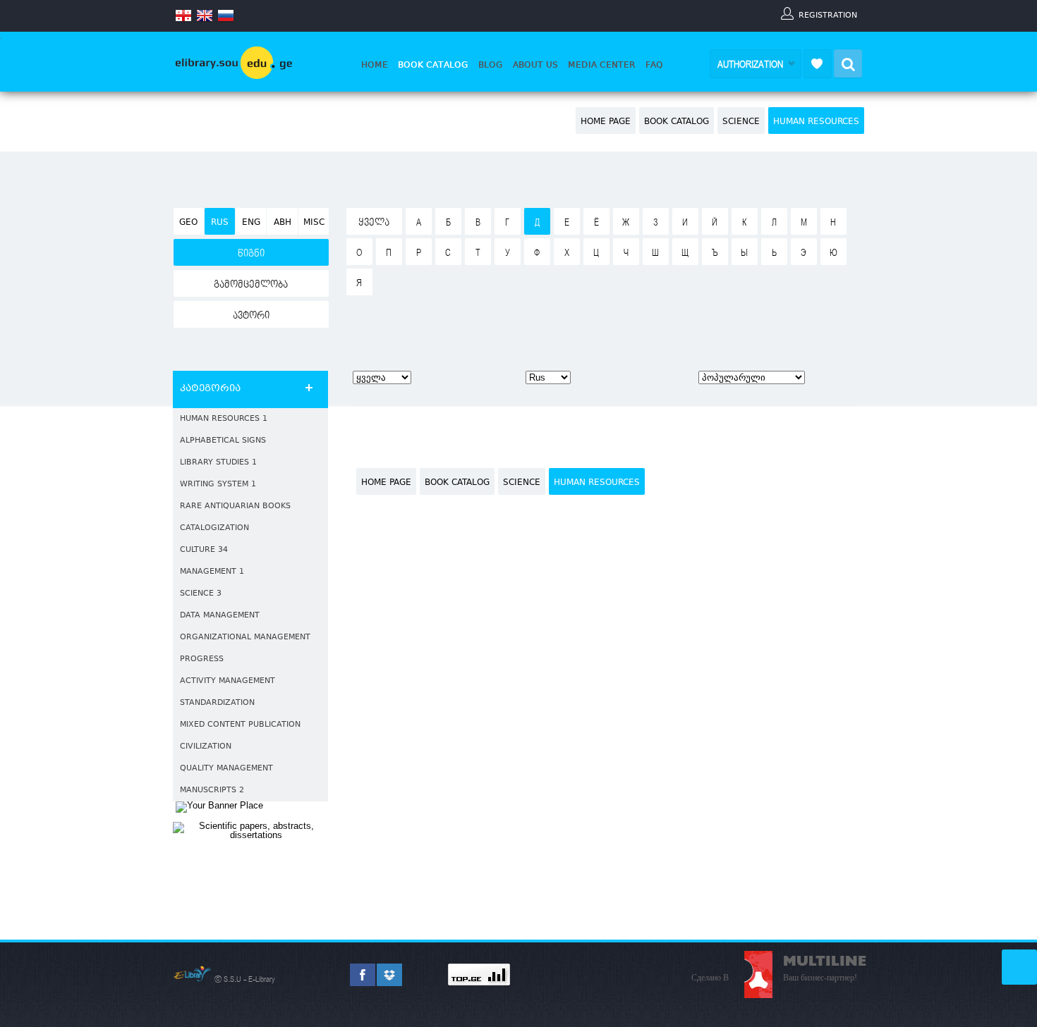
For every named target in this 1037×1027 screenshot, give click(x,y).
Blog (490, 65)
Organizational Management (245, 638)
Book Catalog (433, 65)
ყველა (373, 222)
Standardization (217, 703)
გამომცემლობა (251, 284)
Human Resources (816, 122)
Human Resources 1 (223, 419)
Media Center (602, 65)
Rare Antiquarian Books (235, 506)
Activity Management (227, 681)
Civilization (205, 747)
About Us (535, 65)
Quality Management (226, 769)
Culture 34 (204, 550)
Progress (202, 659)
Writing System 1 (218, 485)
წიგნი (251, 253)
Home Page (606, 122)
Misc (314, 222)
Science (741, 122)
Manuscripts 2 (212, 791)
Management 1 (212, 572)
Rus (220, 222)
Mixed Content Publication (240, 725)
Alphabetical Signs (223, 441)
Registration (828, 15)
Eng (251, 222)
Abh (282, 222)
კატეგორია (210, 389)
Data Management (220, 616)
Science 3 (201, 594)
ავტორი (251, 315)
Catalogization (214, 528)
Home (374, 65)
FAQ (654, 65)
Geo (188, 222)
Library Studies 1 (218, 463)
